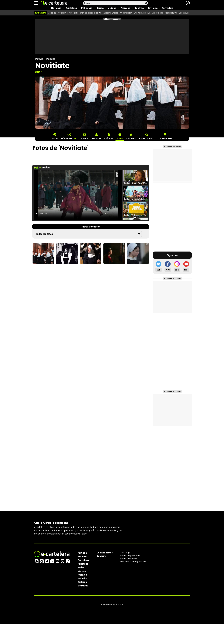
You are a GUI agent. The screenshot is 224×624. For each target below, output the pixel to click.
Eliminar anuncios (112, 19)
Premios (125, 8)
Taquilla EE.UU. (171, 13)
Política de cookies (128, 558)
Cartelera (71, 8)
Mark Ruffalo (157, 13)
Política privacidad (130, 555)
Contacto (102, 556)
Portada (39, 59)
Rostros (139, 8)
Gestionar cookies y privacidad (134, 561)
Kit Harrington (126, 13)
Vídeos (112, 8)
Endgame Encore (110, 13)
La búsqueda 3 (185, 13)
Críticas (153, 8)
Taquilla (82, 578)
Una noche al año (142, 13)
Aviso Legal (125, 552)
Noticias (56, 8)
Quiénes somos (105, 552)
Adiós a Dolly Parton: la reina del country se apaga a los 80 (74, 13)
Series (100, 8)
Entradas (167, 8)
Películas (86, 8)
